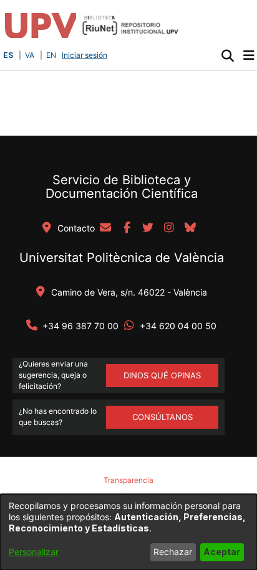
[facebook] (126, 228)
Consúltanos (162, 417)
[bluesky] (190, 228)
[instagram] (169, 228)
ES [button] (8, 55)
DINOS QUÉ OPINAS (162, 375)
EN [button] (51, 55)
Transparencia (128, 480)
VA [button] (29, 55)
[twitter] (147, 228)
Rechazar (172, 551)
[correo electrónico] (105, 228)
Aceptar (221, 551)
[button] (227, 55)
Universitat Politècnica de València (121, 257)
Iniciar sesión (86, 55)
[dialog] (128, 532)
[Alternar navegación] (248, 55)
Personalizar (34, 551)
